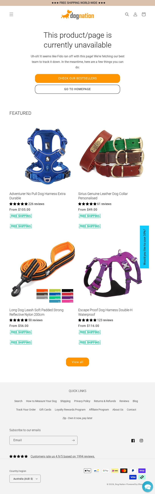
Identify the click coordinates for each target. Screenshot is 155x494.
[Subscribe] (73, 440)
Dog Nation (120, 484)
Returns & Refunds (105, 401)
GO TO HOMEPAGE (77, 89)
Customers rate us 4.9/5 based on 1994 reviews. (63, 456)
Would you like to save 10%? (144, 247)
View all (77, 362)
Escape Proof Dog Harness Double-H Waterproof (105, 312)
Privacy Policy (82, 401)
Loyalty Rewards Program (70, 409)
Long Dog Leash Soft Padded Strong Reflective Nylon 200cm (36, 312)
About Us (117, 409)
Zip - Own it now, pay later (77, 418)
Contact (131, 409)
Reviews (124, 401)
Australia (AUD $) (23, 478)
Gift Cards (45, 409)
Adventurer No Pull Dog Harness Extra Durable (37, 196)
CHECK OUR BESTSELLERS (77, 78)
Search (18, 401)
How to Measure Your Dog (41, 401)
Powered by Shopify (136, 484)
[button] (11, 14)
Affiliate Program (99, 409)
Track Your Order (26, 409)
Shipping (65, 401)
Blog (135, 401)
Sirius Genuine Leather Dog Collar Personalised (103, 196)
